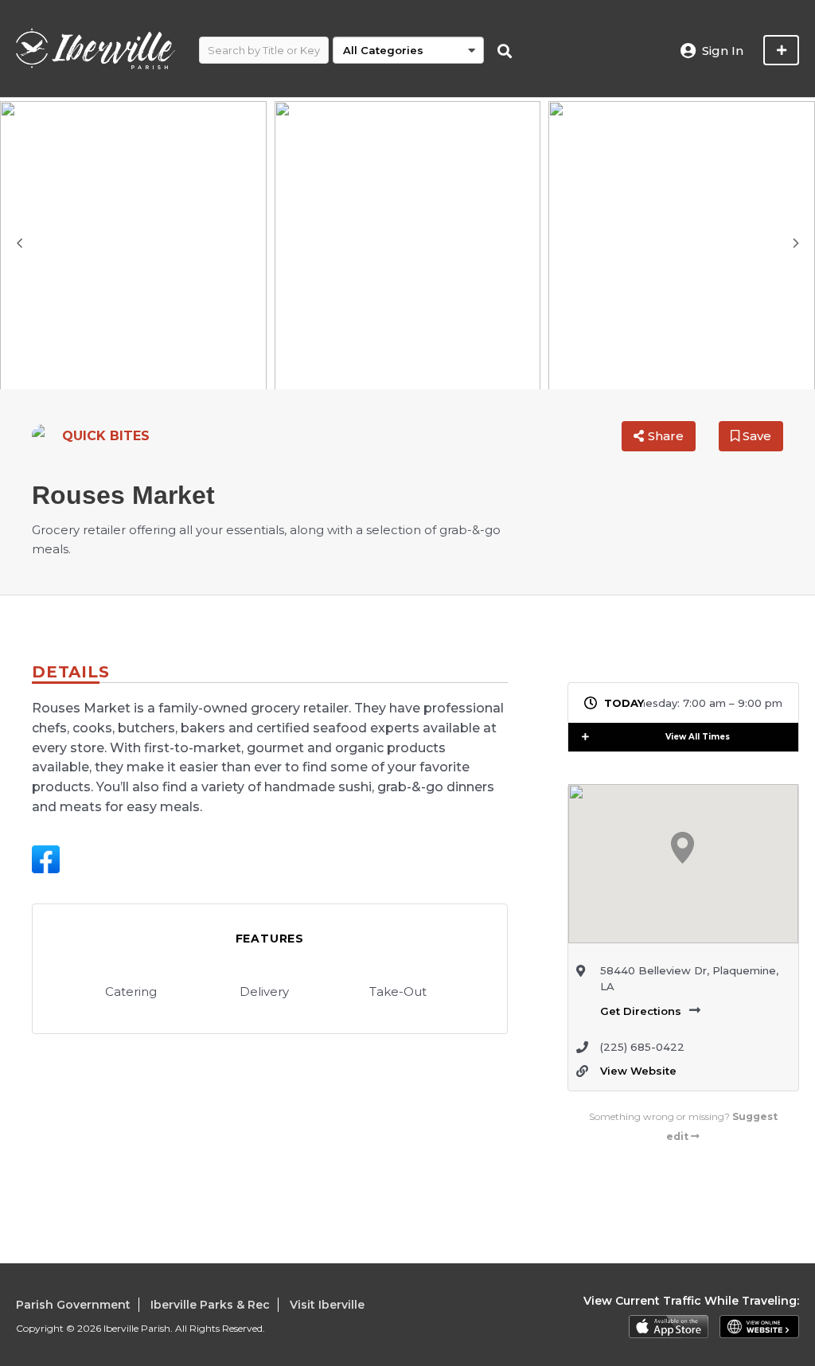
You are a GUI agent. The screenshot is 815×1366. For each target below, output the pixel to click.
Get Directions (640, 1011)
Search (504, 52)
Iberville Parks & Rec (210, 1305)
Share (666, 435)
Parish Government (73, 1305)
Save (755, 435)
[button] (591, 737)
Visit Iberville (327, 1305)
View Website (638, 1070)
